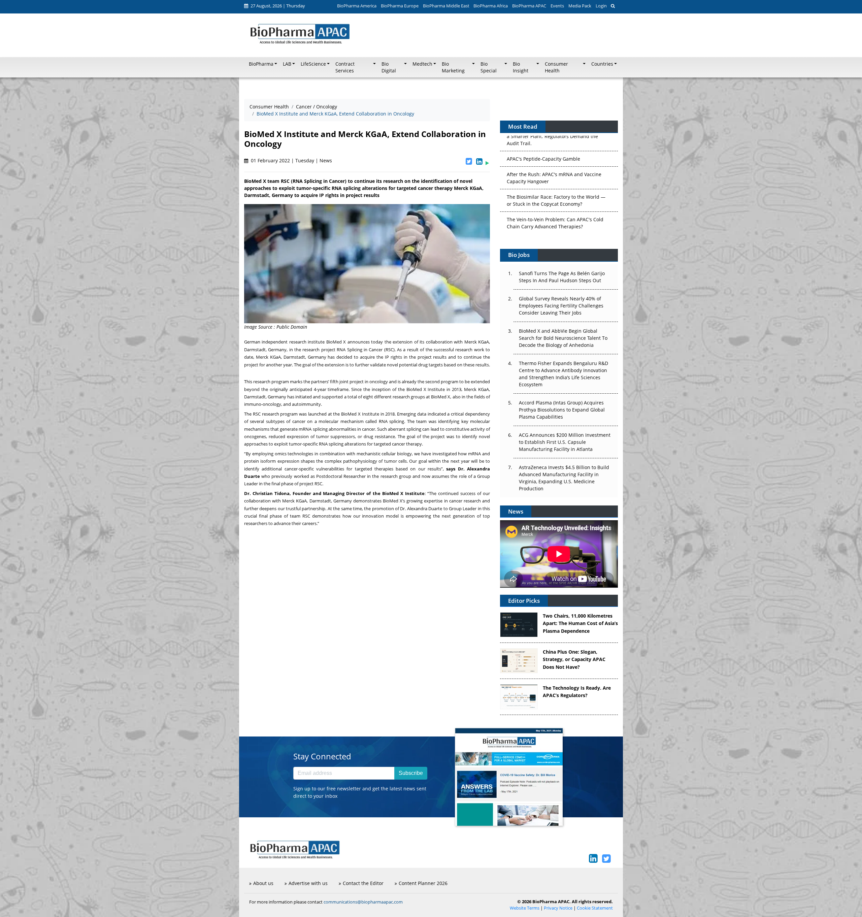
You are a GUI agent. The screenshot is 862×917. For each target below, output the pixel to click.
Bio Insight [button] (520, 67)
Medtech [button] (422, 64)
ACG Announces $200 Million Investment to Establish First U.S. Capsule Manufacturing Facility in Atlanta (564, 442)
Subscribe (411, 773)
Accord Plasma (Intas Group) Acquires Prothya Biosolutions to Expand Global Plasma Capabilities (562, 409)
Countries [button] (602, 64)
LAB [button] (287, 64)
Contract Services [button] (345, 67)
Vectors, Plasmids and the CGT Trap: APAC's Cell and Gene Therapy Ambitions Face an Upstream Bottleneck (556, 213)
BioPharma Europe (400, 6)
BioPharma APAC (529, 6)
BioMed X (336, 342)
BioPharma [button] (261, 64)
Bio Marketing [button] (453, 67)
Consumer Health (269, 106)
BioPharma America (356, 6)
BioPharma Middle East (446, 6)
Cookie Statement (595, 908)
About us (263, 883)
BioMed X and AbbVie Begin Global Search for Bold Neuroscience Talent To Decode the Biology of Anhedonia (563, 338)
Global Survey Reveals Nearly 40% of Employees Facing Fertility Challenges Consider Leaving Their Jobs (561, 305)
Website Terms (524, 908)
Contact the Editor (363, 883)
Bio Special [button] (488, 67)
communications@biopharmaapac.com (363, 902)
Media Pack (579, 6)
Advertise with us (308, 883)
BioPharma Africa (490, 6)
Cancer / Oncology (316, 106)
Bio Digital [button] (389, 67)
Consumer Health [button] (556, 67)
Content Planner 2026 (423, 883)
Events (557, 6)
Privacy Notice (558, 908)
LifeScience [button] (313, 64)
